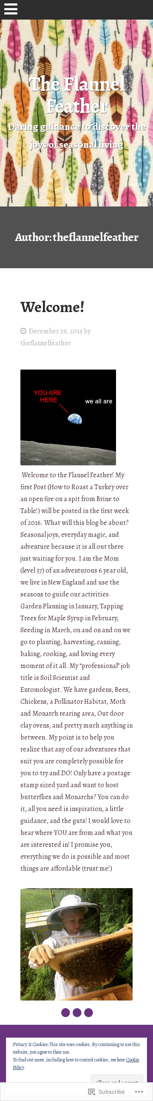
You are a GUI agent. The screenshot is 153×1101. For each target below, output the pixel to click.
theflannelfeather (45, 343)
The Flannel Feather (76, 95)
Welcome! (52, 306)
